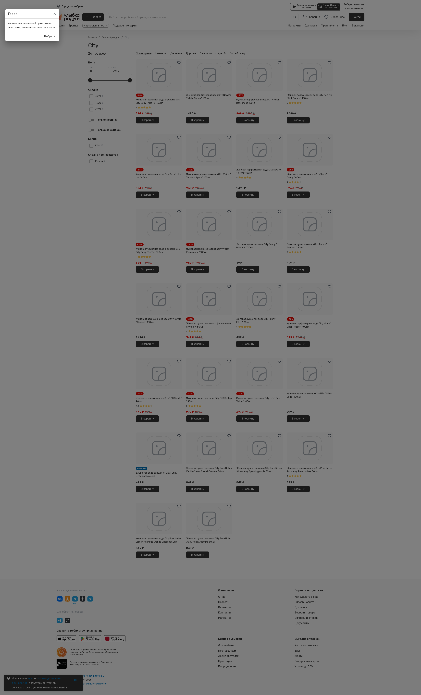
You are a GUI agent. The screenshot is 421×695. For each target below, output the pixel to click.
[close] (54, 14)
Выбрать (49, 36)
